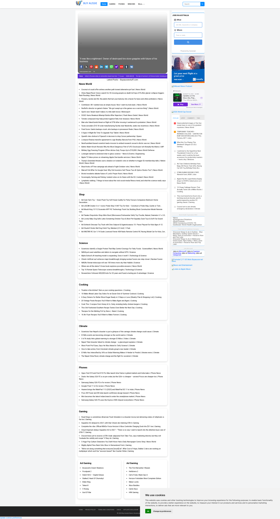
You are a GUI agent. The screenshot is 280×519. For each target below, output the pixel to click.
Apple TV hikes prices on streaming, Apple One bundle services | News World (111, 157)
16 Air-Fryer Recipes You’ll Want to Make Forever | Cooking (104, 315)
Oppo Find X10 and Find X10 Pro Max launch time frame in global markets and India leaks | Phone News (121, 373)
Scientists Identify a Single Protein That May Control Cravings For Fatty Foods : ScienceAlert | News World (122, 249)
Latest (183, 118)
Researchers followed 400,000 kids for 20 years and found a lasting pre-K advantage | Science (117, 273)
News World (85, 84)
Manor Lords (134, 482)
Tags (198, 118)
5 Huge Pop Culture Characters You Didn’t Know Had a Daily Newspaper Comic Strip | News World (118, 442)
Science (83, 243)
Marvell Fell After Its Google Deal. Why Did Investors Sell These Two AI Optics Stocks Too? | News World (122, 170)
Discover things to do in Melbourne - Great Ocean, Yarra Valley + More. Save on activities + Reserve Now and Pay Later (187, 241)
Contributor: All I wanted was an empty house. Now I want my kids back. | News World (114, 105)
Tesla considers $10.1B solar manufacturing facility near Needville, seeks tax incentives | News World (120, 126)
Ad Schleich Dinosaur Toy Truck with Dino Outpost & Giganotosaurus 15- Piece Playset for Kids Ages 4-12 (122, 225)
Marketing (191, 253)
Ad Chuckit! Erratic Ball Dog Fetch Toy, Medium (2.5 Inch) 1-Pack (105, 228)
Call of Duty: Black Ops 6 (138, 475)
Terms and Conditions (106, 509)
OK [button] (148, 511)
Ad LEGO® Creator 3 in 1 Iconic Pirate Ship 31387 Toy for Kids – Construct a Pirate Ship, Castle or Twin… (121, 206)
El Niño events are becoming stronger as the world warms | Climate (107, 335)
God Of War (86, 492)
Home (81, 509)
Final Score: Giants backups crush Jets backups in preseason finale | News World (112, 129)
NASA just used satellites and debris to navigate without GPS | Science (108, 252)
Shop (82, 194)
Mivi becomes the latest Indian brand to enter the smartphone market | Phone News (113, 396)
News (175, 218)
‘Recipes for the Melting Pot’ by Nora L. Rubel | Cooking (102, 311)
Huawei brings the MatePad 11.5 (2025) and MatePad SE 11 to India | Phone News (113, 389)
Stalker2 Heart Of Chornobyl (93, 478)
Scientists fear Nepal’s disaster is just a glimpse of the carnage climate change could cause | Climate (120, 332)
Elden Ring (86, 482)
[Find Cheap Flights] (188, 82)
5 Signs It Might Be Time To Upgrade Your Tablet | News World (105, 133)
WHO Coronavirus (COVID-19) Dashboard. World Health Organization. (187, 224)
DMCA (119, 509)
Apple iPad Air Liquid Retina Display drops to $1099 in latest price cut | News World (189, 181)
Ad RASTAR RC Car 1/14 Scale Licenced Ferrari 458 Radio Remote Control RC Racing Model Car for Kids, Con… (123, 232)
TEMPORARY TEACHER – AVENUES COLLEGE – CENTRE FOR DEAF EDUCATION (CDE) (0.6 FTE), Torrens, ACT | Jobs (189, 135)
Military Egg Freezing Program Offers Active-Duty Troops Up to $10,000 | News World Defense (117, 150)
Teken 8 (85, 485)
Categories (177, 255)
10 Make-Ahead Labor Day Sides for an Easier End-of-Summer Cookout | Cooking (112, 294)
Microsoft (182, 251)
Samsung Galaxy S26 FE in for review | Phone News (101, 382)
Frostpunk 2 (86, 471)
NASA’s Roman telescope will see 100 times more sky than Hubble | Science (110, 263)
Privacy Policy (90, 509)
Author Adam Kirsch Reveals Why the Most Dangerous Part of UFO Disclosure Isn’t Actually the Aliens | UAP (122, 147)
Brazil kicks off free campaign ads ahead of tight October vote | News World (110, 167)
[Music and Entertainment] (182, 265)
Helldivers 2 (133, 471)
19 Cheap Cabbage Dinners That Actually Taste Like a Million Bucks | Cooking (189, 189)
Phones (83, 367)
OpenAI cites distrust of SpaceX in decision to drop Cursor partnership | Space (111, 136)
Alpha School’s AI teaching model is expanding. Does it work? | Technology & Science (114, 256)
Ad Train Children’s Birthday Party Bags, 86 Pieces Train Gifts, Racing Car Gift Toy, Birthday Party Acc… (189, 166)
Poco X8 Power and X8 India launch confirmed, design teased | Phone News (110, 393)
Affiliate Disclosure (130, 509)
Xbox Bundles (134, 485)
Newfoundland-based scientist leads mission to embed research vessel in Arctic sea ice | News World (120, 143)
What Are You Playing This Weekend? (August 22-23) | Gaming (187, 144)
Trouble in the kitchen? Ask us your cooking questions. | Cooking (105, 290)
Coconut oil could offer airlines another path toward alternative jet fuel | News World (113, 89)
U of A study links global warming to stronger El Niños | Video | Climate (108, 339)
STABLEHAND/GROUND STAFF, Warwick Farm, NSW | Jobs (188, 173)
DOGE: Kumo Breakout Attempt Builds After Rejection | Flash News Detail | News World (114, 115)
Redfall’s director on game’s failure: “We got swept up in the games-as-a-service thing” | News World (119, 108)
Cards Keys (133, 489)
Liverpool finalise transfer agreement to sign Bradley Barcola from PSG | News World (113, 140)
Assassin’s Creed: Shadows (93, 468)
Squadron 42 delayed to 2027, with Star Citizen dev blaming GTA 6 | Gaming (110, 423)
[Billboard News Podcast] (182, 86)
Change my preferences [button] (162, 511)
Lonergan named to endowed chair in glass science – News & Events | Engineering (113, 154)
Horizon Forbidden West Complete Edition (145, 478)
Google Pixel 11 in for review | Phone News (98, 386)
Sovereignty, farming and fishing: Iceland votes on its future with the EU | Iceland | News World (117, 177)
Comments (190, 118)
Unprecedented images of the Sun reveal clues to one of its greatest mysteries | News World (189, 125)
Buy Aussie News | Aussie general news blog (136, 513)
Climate (83, 326)
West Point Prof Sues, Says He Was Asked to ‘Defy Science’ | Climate (108, 346)
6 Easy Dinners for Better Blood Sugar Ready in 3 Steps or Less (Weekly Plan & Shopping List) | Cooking (121, 297)
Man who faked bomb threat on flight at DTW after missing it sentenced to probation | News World (118, 122)
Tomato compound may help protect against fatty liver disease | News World (110, 119)
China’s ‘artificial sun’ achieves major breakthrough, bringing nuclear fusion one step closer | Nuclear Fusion (121, 259)
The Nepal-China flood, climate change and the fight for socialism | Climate (109, 356)
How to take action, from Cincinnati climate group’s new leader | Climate (108, 349)
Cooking (83, 284)
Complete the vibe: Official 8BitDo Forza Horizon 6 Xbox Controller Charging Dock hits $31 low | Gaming (120, 426)
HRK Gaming (133, 492)
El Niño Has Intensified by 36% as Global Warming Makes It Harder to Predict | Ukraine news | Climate (120, 353)
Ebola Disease (179, 221)
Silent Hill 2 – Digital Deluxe (93, 475)
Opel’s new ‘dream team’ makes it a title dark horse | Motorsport (105, 112)
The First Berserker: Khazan (139, 468)
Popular (175, 118)
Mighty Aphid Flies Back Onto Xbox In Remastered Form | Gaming (106, 445)
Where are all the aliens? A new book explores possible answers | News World (111, 266)
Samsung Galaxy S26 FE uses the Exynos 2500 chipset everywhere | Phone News (112, 400)
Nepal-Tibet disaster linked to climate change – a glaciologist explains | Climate (112, 342)
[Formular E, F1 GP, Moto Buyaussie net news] (188, 261)
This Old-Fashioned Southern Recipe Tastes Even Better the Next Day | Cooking (111, 308)
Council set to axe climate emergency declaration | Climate (188, 208)
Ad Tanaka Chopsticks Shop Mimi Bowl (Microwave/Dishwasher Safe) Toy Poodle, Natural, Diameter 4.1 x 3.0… (123, 215)
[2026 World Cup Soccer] (182, 112)
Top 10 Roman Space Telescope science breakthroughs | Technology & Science (111, 270)
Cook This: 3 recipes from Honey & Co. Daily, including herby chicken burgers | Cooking (114, 304)
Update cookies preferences (11, 518)
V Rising (85, 489)
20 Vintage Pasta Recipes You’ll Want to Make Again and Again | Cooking (109, 301)
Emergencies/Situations (182, 219)
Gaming (83, 411)
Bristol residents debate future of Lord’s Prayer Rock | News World (107, 174)
